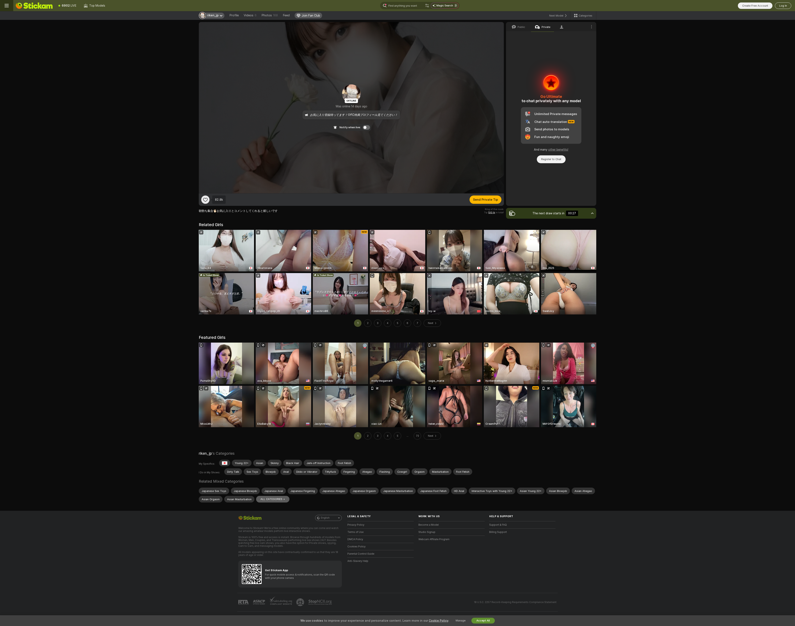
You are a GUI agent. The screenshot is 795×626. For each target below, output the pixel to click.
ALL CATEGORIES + (272, 499)
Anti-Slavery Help (357, 561)
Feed (286, 15)
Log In (783, 5)
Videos (250, 15)
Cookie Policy (438, 620)
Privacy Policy (355, 524)
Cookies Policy (356, 546)
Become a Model (428, 524)
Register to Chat (551, 159)
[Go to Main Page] (34, 5)
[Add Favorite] (205, 199)
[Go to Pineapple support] (300, 602)
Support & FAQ (498, 524)
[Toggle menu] (6, 5)
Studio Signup (426, 532)
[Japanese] (224, 463)
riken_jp (205, 453)
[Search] (427, 5)
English (325, 517)
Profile (234, 15)
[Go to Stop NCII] (320, 602)
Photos (269, 15)
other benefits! (558, 149)
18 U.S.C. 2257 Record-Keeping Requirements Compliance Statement (515, 602)
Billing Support (498, 532)
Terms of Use (355, 532)
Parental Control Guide (360, 553)
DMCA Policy (355, 539)
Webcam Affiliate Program (433, 539)
